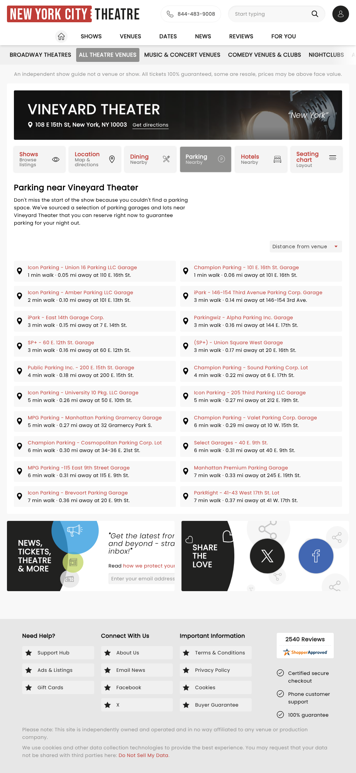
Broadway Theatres (40, 55)
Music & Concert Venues (182, 55)
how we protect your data (157, 565)
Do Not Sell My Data (143, 755)
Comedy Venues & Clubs (264, 55)
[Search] (316, 14)
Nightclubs (326, 55)
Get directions (150, 124)
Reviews (241, 36)
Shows (91, 36)
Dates (168, 36)
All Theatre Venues (108, 55)
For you (284, 36)
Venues (130, 36)
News (203, 36)
